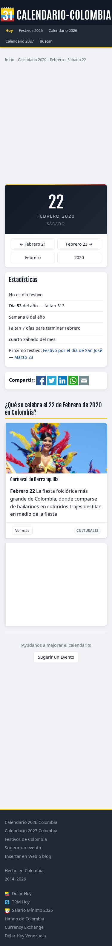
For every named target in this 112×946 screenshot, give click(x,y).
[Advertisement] (56, 125)
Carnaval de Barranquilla (34, 479)
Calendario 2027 (19, 41)
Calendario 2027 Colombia (31, 830)
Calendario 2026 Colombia (31, 822)
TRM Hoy (20, 902)
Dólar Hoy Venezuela (25, 936)
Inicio (9, 59)
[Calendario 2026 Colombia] (56, 15)
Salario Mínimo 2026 (32, 910)
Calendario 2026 (63, 30)
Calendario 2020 (32, 59)
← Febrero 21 (32, 244)
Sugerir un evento (23, 847)
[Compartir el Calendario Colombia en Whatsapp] (73, 380)
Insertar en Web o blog (28, 856)
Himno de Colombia (24, 919)
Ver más (22, 530)
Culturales (87, 530)
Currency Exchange (24, 927)
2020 (79, 257)
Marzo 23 (23, 357)
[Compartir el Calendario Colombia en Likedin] (62, 380)
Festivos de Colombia (26, 839)
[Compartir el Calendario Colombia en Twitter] (51, 380)
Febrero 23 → (79, 244)
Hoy (9, 30)
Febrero (57, 59)
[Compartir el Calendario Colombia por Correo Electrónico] (84, 380)
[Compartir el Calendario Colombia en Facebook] (41, 380)
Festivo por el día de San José (72, 350)
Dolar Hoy (21, 893)
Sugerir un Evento (56, 657)
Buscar (46, 41)
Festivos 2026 (31, 30)
